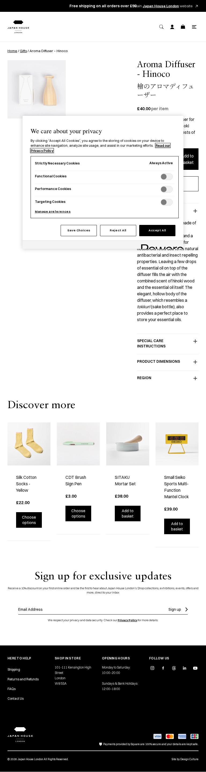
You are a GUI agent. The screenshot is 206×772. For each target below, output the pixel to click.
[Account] (172, 27)
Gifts (23, 51)
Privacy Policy (127, 620)
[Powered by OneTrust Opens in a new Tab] (160, 245)
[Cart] (183, 27)
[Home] (18, 26)
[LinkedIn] (184, 668)
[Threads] (174, 668)
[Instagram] (152, 668)
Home (12, 51)
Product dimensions (158, 361)
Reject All (118, 230)
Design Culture (189, 759)
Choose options (29, 520)
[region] (103, 182)
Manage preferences (53, 211)
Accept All (157, 230)
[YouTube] (195, 668)
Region (144, 377)
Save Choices (78, 230)
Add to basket (187, 159)
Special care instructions (151, 343)
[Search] (161, 27)
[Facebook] (163, 668)
